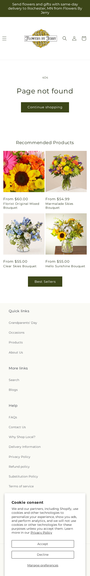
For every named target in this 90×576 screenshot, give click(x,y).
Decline (42, 555)
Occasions (16, 333)
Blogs (13, 390)
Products (16, 342)
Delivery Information (25, 447)
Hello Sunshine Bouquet (65, 266)
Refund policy (19, 467)
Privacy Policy (41, 533)
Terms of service (21, 486)
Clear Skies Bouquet (19, 266)
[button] (64, 38)
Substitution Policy (23, 476)
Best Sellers (45, 281)
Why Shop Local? (22, 437)
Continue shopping (45, 107)
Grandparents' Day (23, 323)
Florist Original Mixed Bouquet (21, 206)
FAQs (13, 417)
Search (14, 380)
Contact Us (17, 427)
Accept (42, 544)
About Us (16, 352)
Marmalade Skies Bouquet (59, 206)
